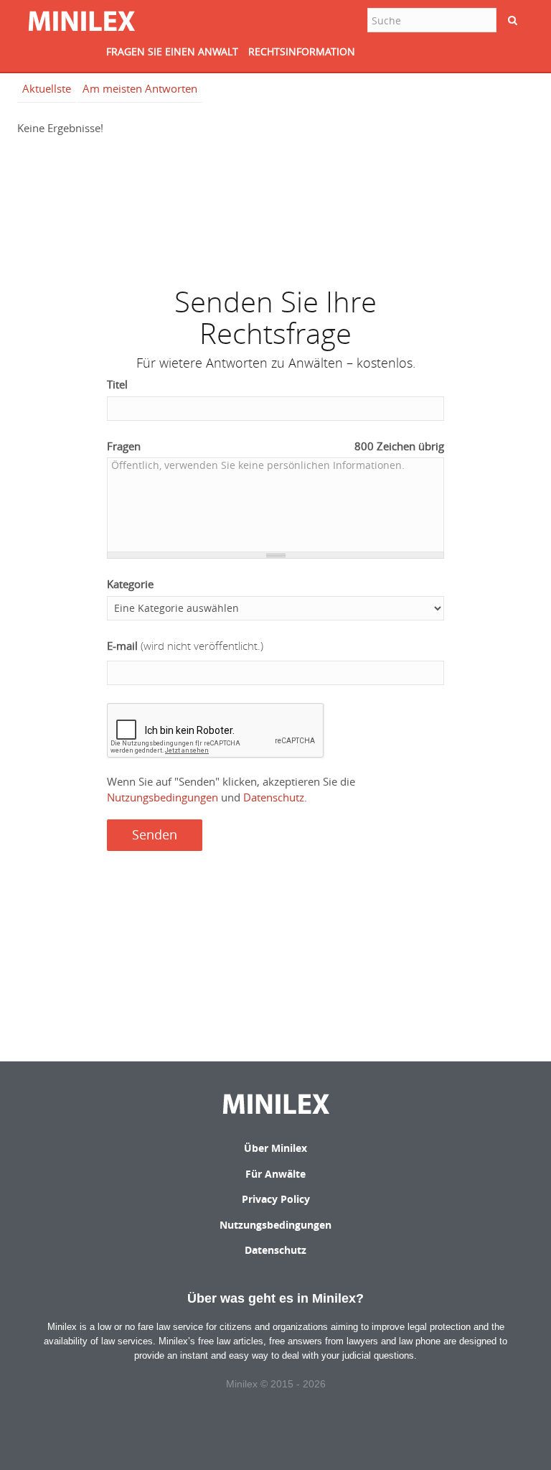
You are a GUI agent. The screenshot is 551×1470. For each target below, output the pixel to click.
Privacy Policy (276, 1199)
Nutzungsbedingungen (162, 797)
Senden (154, 834)
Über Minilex (275, 1148)
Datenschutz (273, 797)
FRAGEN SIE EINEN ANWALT (172, 51)
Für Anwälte (275, 1174)
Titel (117, 384)
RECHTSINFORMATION (301, 51)
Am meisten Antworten (140, 88)
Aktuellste (46, 88)
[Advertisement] (275, 204)
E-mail (185, 645)
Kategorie (130, 584)
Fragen (275, 446)
